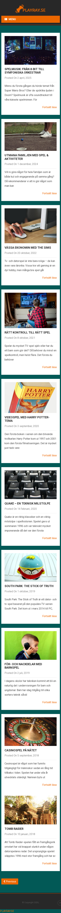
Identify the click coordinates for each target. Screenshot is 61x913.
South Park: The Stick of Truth (29, 586)
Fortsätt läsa (49, 107)
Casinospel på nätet (21, 750)
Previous (10, 881)
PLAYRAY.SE (7, 911)
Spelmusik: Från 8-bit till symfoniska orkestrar (24, 70)
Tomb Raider (14, 828)
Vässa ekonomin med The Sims (28, 247)
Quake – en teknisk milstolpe (27, 503)
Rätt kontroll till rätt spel (27, 332)
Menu (12, 19)
